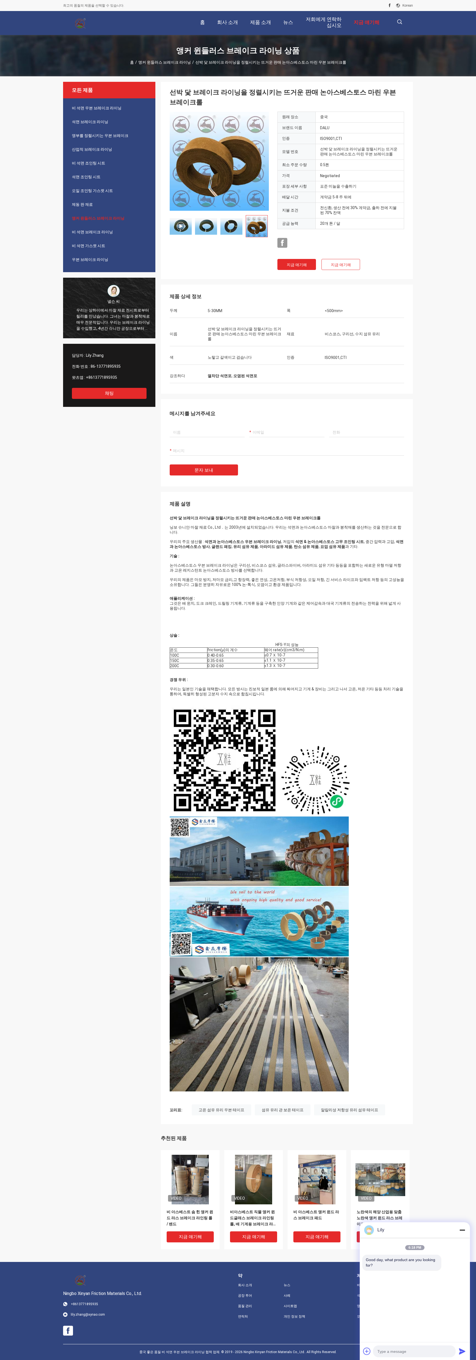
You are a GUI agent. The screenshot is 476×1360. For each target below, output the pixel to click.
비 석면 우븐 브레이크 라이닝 (96, 108)
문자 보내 (203, 470)
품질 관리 (245, 1306)
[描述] (399, 22)
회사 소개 (245, 1285)
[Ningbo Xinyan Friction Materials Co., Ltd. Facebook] (389, 5)
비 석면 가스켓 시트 (88, 246)
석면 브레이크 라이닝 (90, 122)
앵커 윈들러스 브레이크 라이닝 (164, 62)
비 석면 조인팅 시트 (88, 163)
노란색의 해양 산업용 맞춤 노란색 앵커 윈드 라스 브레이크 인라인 (379, 1218)
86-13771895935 (106, 366)
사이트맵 (290, 1306)
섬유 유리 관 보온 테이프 (283, 1110)
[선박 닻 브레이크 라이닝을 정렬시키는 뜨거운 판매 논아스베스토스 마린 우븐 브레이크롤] (219, 161)
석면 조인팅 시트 (86, 177)
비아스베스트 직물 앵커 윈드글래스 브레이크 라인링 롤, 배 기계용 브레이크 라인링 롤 (253, 1218)
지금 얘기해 (297, 265)
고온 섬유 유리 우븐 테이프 (221, 1110)
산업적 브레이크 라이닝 (92, 149)
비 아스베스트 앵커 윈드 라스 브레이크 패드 (316, 1215)
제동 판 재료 (82, 204)
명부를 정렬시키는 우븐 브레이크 (100, 135)
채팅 (109, 393)
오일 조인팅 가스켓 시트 (92, 190)
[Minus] (462, 1230)
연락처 (243, 1316)
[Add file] (367, 1351)
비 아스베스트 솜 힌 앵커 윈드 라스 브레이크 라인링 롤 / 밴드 (190, 1218)
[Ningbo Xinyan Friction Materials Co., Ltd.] (81, 23)
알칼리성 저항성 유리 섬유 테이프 (349, 1110)
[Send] (462, 1351)
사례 (287, 1295)
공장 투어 (245, 1295)
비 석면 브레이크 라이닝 (92, 232)
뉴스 (287, 1285)
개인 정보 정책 (294, 1316)
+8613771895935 (101, 377)
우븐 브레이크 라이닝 (90, 259)
